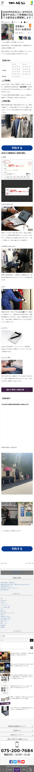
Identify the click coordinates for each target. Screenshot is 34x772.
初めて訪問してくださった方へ (8, 612)
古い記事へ (4, 563)
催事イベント (16, 22)
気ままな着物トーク (5, 620)
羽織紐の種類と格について (7, 586)
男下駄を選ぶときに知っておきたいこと (9, 588)
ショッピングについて (6, 605)
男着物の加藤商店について (17, 726)
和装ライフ (3, 614)
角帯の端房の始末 (5, 589)
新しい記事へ (29, 563)
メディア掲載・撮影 (5, 607)
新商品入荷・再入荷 (5, 616)
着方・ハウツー (4, 623)
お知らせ (3, 602)
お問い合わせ (4, 600)
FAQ (2, 598)
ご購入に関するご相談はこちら (17, 739)
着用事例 (3, 627)
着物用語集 (3, 625)
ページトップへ (31, 647)
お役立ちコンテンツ (17, 735)
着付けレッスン (4, 621)
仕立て (2, 609)
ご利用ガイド (17, 730)
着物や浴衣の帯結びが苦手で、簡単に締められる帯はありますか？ (15, 584)
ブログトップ (17, 572)
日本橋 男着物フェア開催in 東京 (8, 582)
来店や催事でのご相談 (6, 618)
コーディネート (4, 604)
